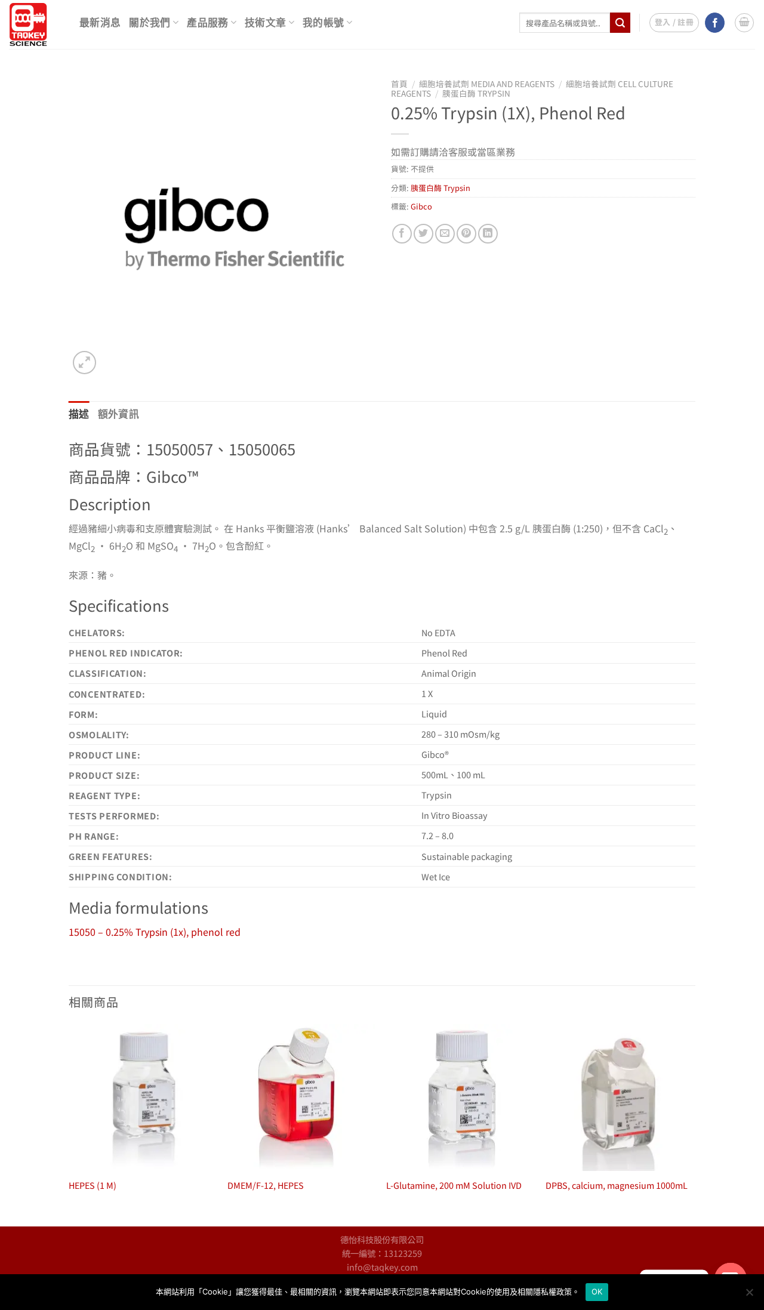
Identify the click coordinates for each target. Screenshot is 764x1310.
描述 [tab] (79, 414)
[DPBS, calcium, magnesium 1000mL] (619, 1098)
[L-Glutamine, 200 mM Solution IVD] (460, 1098)
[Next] (692, 1124)
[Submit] (620, 23)
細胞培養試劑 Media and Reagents (486, 84)
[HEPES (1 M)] (142, 1098)
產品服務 (207, 23)
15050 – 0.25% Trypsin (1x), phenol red (155, 931)
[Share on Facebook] (402, 233)
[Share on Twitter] (423, 233)
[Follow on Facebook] (715, 23)
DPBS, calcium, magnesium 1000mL (617, 1185)
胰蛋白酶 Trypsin (476, 93)
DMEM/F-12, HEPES (265, 1185)
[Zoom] (84, 362)
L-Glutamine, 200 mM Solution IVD (454, 1185)
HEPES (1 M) (92, 1185)
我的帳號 (323, 23)
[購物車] (744, 22)
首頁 (399, 84)
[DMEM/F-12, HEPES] (301, 1098)
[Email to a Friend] (445, 233)
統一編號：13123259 (382, 1253)
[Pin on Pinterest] (466, 233)
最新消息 (100, 23)
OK (597, 1291)
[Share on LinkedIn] (488, 233)
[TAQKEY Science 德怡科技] (35, 24)
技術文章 (265, 23)
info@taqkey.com (382, 1266)
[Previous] (69, 1124)
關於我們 (149, 23)
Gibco (421, 206)
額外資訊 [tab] (118, 414)
